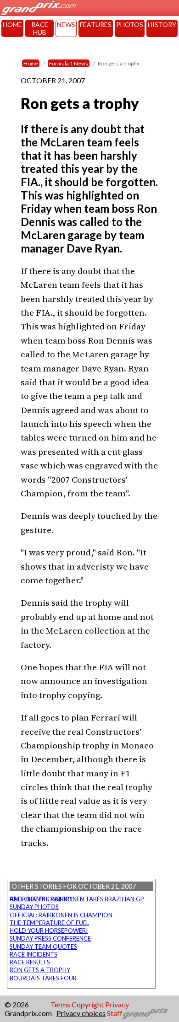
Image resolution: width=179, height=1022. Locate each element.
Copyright (88, 1004)
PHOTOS (129, 24)
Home (30, 63)
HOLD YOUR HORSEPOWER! (49, 930)
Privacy (117, 1004)
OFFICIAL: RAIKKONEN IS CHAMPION (61, 915)
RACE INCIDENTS (33, 954)
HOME (12, 24)
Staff (115, 1013)
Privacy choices (81, 1013)
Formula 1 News (68, 63)
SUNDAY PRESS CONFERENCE (50, 938)
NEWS (66, 24)
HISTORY (162, 24)
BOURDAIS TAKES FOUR (43, 978)
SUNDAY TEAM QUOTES (43, 946)
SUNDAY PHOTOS (34, 906)
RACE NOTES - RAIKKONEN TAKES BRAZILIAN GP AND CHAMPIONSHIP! (77, 899)
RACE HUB (39, 28)
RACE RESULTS (30, 962)
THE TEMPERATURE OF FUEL (49, 922)
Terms (60, 1004)
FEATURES (96, 24)
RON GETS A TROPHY (40, 970)
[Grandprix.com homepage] (146, 1013)
